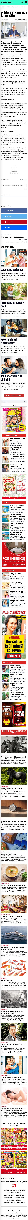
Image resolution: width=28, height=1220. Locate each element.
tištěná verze (7, 1146)
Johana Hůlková (16, 316)
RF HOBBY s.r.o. (15, 1209)
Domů (3, 7)
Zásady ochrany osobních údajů (14, 1213)
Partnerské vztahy (22, 20)
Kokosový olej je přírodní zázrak (13, 237)
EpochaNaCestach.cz (14, 1193)
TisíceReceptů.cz (19, 1198)
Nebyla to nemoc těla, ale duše (15, 242)
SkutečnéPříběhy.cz (19, 1190)
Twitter (9, 216)
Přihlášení (24, 180)
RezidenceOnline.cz (9, 1203)
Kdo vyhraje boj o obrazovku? (9, 341)
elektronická (7, 1149)
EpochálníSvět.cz (9, 1195)
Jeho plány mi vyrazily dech (12, 304)
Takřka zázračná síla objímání (11, 378)
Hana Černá (15, 279)
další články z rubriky (14, 395)
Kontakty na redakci (14, 1211)
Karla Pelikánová (5, 20)
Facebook (10, 211)
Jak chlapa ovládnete (12, 270)
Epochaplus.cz (20, 1195)
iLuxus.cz (18, 1200)
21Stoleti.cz (10, 1200)
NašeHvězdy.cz (7, 1190)
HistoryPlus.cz (21, 1203)
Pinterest (10, 222)
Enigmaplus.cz (8, 1198)
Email (8, 228)
